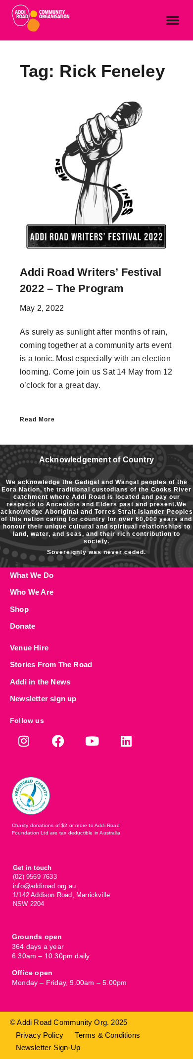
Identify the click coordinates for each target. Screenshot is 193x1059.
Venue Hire (29, 647)
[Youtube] (92, 741)
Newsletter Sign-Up (48, 1047)
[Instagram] (24, 741)
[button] (172, 19)
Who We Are (31, 592)
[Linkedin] (126, 741)
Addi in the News (40, 682)
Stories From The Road (51, 664)
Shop (19, 609)
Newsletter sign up (43, 698)
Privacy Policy (40, 1035)
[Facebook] (58, 741)
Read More (37, 419)
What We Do (31, 575)
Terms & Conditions (107, 1035)
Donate (22, 626)
